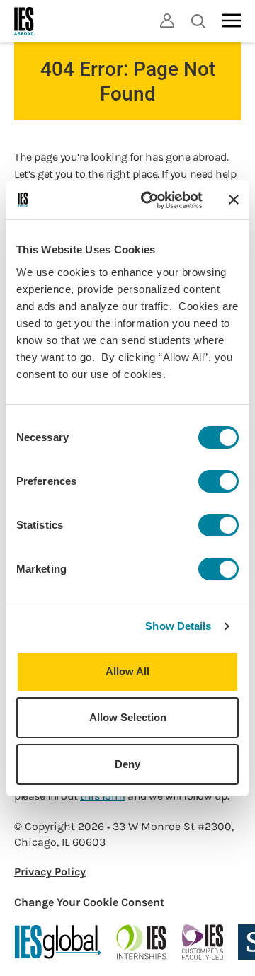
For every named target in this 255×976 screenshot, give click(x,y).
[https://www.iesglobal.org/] (58, 942)
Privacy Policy (50, 871)
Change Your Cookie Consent (89, 902)
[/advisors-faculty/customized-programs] (203, 942)
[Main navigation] (231, 20)
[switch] (218, 481)
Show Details (178, 626)
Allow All (127, 671)
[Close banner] (234, 200)
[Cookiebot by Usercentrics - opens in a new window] (149, 200)
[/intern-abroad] (142, 942)
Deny (127, 764)
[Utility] (167, 20)
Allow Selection (127, 717)
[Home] (24, 21)
